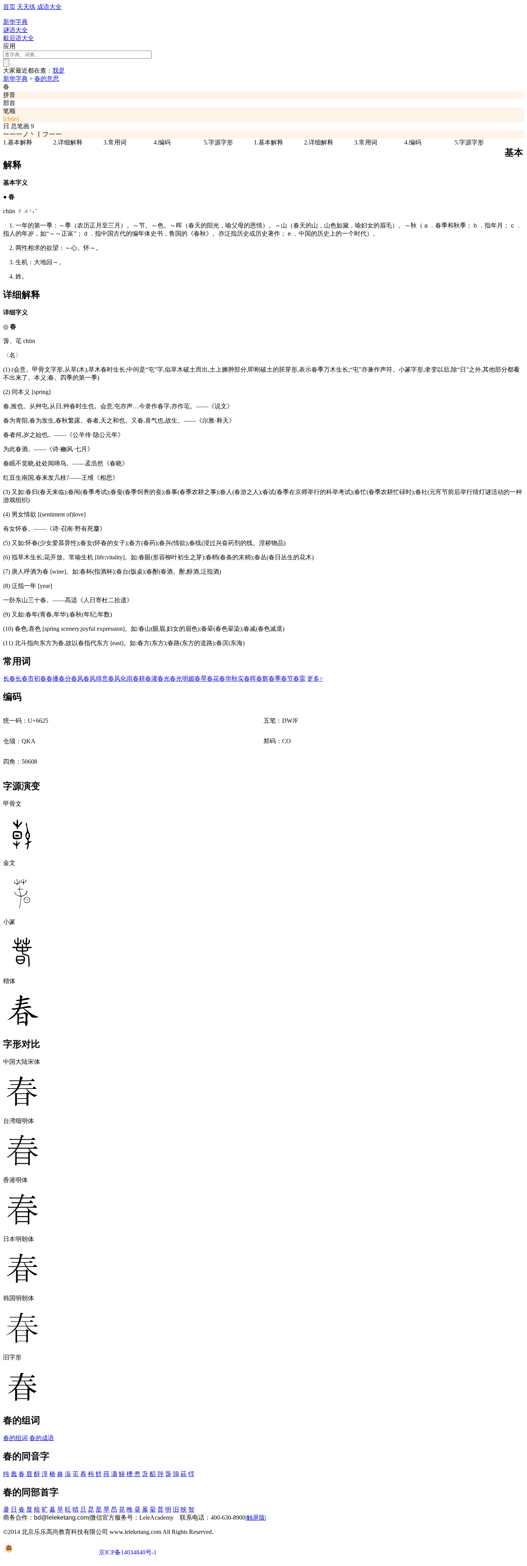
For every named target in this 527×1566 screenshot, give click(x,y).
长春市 (24, 678)
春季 (275, 678)
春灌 (151, 678)
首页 (9, 6)
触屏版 (256, 1517)
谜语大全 (15, 30)
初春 (40, 678)
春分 (65, 678)
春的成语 (41, 1438)
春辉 (262, 678)
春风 (77, 678)
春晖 (250, 678)
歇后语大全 (18, 38)
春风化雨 (120, 678)
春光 (163, 678)
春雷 (299, 678)
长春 (9, 678)
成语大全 (49, 6)
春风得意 (95, 678)
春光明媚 (182, 678)
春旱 (200, 678)
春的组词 (15, 1438)
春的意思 (46, 78)
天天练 (26, 6)
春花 (213, 678)
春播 (52, 678)
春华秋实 (231, 678)
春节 (287, 678)
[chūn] (11, 118)
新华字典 (15, 78)
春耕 (139, 678)
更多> (315, 678)
